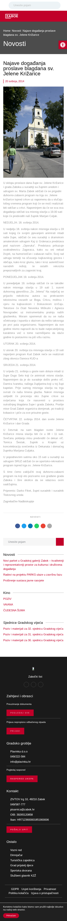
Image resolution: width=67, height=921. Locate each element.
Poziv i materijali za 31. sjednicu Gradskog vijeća (33, 634)
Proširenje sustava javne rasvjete (23, 580)
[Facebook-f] (26, 684)
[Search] (57, 5)
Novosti (16, 30)
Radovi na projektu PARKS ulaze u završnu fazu (32, 574)
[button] (63, 45)
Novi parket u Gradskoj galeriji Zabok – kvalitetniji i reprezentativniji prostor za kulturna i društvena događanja (33, 565)
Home (6, 30)
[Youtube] (40, 684)
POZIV (7, 598)
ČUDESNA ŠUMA (14, 610)
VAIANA (8, 604)
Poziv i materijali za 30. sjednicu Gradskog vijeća (33, 640)
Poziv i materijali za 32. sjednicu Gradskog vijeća (33, 628)
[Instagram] (33, 684)
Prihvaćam (11, 916)
